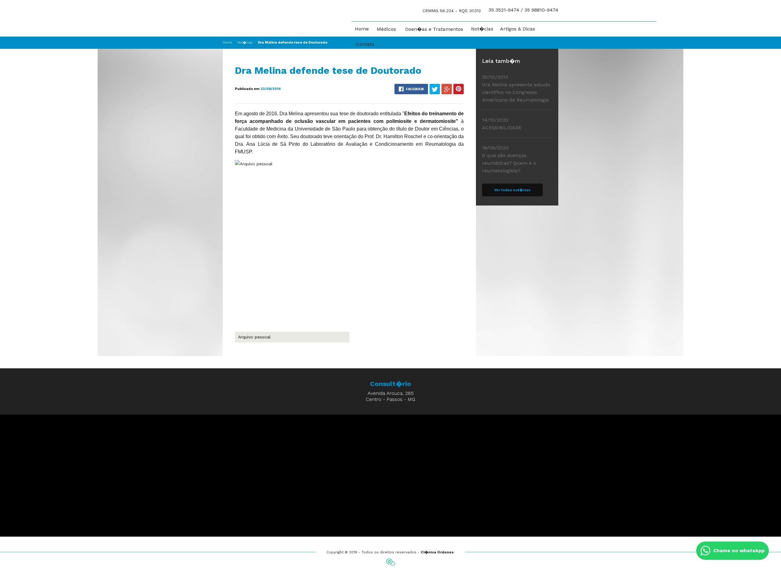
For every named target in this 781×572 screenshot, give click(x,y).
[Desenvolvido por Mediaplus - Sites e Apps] (390, 562)
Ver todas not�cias (512, 190)
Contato (365, 44)
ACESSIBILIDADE (502, 123)
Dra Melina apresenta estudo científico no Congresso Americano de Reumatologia (516, 88)
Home (362, 29)
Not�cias (482, 29)
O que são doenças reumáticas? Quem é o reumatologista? (509, 159)
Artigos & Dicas (517, 29)
